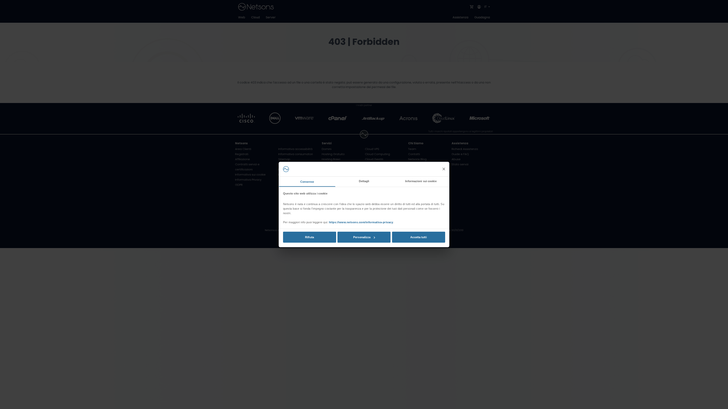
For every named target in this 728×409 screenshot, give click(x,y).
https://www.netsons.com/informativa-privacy (361, 222)
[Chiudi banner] (443, 169)
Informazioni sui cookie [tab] (420, 181)
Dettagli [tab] (364, 181)
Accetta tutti (418, 237)
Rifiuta (309, 237)
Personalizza (361, 237)
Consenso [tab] (307, 181)
